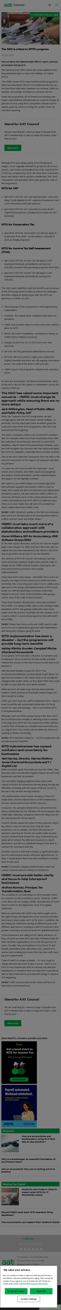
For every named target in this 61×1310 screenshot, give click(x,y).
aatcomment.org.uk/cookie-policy (33, 1283)
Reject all (41, 1291)
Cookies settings (29, 1299)
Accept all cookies (16, 1291)
